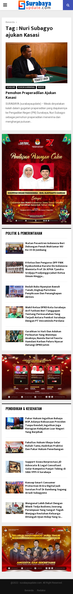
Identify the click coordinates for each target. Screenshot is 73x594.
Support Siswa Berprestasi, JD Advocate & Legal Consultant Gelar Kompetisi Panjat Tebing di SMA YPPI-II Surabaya (45, 467)
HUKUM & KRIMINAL (26, 87)
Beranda (29, 590)
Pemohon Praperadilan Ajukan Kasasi (31, 95)
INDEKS (41, 87)
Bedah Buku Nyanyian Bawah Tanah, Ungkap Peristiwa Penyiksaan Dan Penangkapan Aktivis (43, 292)
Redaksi (41, 590)
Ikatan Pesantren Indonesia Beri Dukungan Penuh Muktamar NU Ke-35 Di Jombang (45, 246)
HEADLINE (11, 87)
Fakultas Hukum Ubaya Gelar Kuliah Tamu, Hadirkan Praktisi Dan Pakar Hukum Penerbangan (44, 445)
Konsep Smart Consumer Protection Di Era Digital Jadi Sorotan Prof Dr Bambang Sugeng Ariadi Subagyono (45, 487)
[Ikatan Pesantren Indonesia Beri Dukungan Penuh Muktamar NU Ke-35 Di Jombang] (14, 248)
